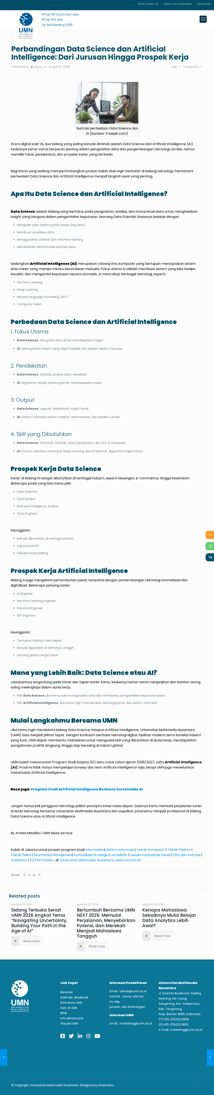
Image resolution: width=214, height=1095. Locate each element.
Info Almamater (72, 1018)
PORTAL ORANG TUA (148, 4)
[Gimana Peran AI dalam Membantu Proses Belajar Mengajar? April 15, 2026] (210, 1057)
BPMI (63, 1013)
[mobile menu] (203, 19)
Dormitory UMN (71, 1003)
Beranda (66, 992)
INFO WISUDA (204, 4)
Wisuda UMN (69, 1023)
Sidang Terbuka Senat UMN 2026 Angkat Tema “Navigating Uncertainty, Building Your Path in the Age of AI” (39, 920)
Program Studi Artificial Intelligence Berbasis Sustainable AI (87, 789)
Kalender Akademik (74, 997)
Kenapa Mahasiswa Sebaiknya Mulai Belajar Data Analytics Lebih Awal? (169, 918)
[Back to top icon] (198, 1085)
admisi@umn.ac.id (133, 991)
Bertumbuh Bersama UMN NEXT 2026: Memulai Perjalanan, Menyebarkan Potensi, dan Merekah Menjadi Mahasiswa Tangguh (106, 923)
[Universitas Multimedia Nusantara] (21, 19)
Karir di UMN (68, 1008)
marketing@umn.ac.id (136, 1023)
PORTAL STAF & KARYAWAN (178, 4)
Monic (38, 67)
